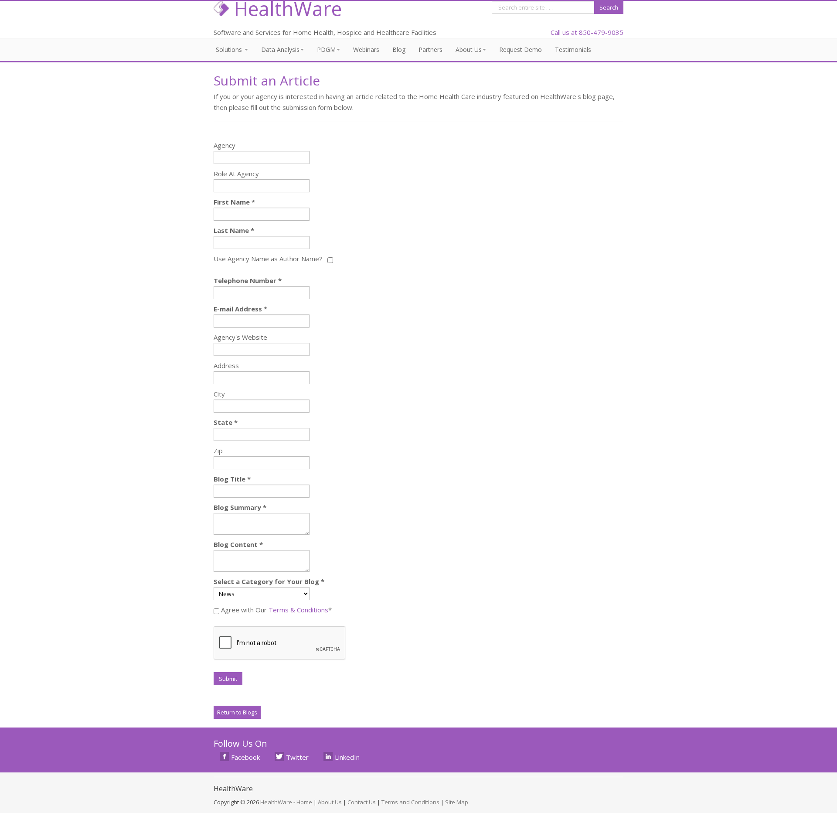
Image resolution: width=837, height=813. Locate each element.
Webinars (366, 49)
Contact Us (361, 802)
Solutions (230, 49)
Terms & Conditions (298, 609)
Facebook (245, 757)
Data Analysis (280, 49)
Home (304, 802)
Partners (430, 49)
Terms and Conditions (410, 802)
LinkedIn (347, 757)
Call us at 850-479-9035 (587, 32)
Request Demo (520, 49)
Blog (398, 49)
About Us (469, 49)
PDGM (326, 49)
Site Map (456, 802)
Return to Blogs (237, 712)
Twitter (297, 757)
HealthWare (276, 802)
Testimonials (573, 49)
